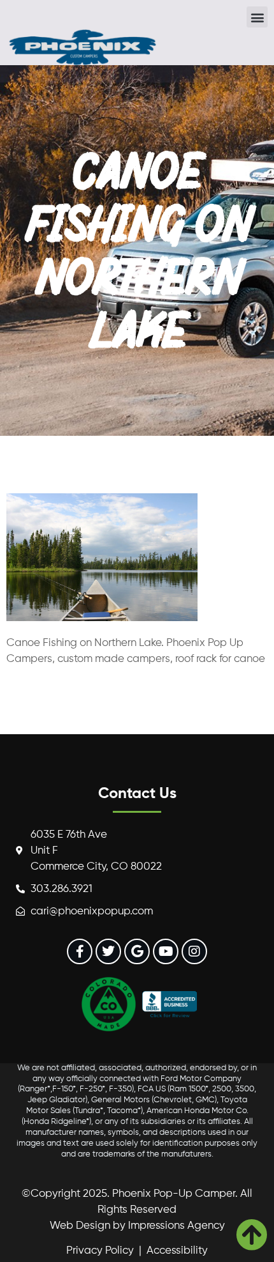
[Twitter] (108, 951)
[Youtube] (165, 951)
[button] (257, 16)
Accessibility (177, 1250)
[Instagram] (194, 951)
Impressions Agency (176, 1225)
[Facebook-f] (79, 951)
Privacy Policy (100, 1250)
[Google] (137, 951)
